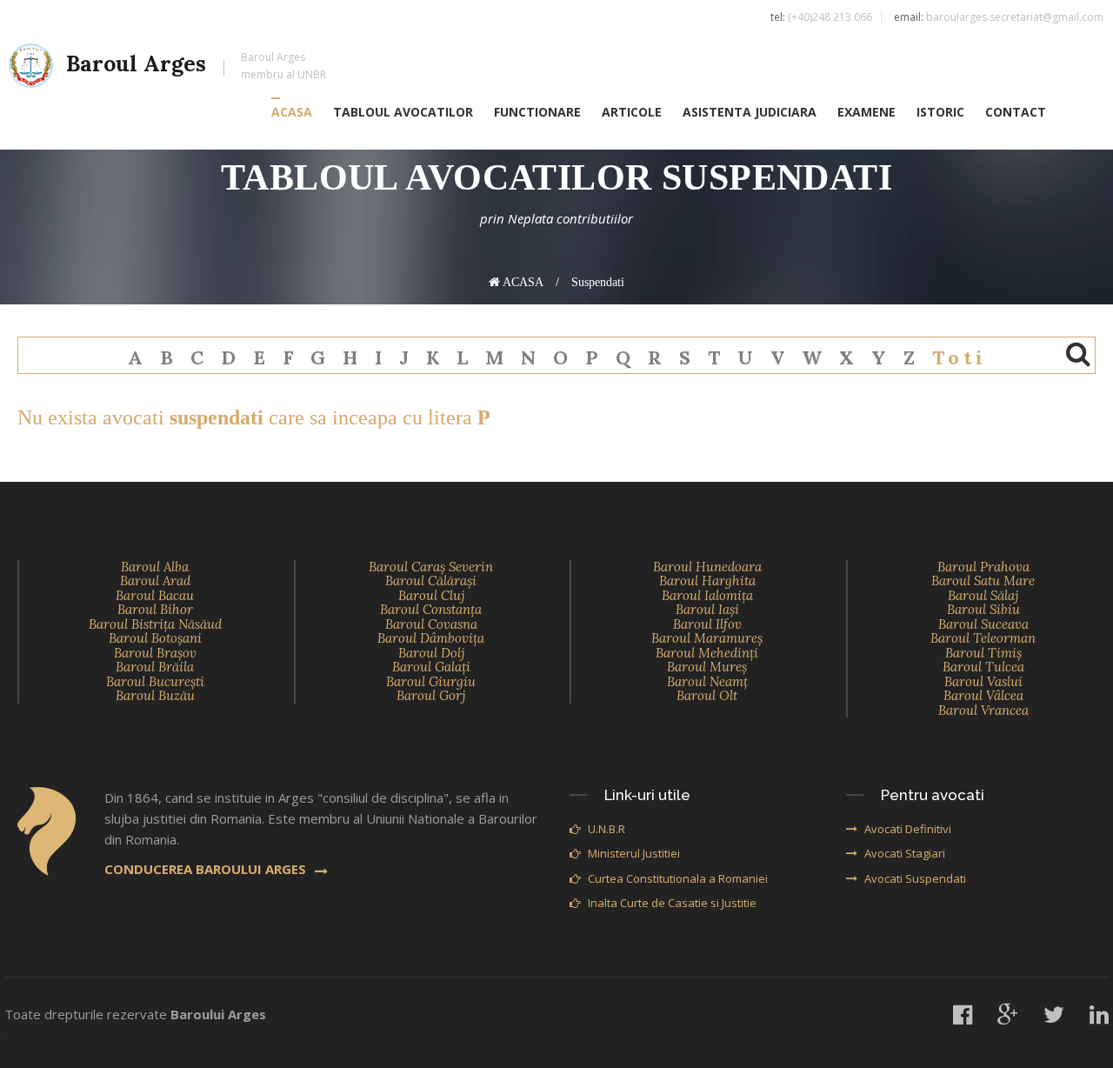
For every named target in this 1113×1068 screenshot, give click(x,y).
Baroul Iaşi (707, 609)
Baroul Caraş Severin (431, 566)
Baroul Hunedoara (707, 566)
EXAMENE (866, 111)
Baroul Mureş (707, 666)
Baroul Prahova (983, 566)
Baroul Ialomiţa (707, 595)
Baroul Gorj (431, 695)
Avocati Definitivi (907, 829)
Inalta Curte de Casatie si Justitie (672, 903)
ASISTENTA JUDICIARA (749, 111)
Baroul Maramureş (707, 638)
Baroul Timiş (983, 652)
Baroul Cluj (431, 595)
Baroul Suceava (983, 624)
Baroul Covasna (431, 624)
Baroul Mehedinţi (707, 652)
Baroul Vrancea (983, 710)
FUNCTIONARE (537, 111)
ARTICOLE (632, 111)
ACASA (291, 111)
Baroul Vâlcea (983, 695)
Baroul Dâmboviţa (430, 638)
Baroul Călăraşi (431, 580)
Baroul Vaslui (983, 681)
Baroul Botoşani (155, 638)
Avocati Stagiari (904, 853)
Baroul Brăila (155, 666)
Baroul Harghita (707, 580)
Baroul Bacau (155, 595)
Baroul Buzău (155, 695)
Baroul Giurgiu (431, 681)
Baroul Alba (155, 566)
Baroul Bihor (155, 609)
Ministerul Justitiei (634, 853)
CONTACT (1015, 111)
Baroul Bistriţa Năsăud (155, 624)
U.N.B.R (606, 829)
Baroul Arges (196, 66)
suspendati (597, 282)
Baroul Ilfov (707, 624)
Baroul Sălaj (983, 595)
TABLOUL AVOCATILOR (403, 111)
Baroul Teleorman (983, 638)
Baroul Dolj (431, 652)
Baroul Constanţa (431, 609)
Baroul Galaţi (431, 666)
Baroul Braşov (155, 652)
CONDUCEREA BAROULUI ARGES (205, 869)
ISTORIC (940, 111)
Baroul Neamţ (707, 681)
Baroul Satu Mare (983, 580)
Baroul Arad (155, 580)
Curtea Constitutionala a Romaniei (678, 878)
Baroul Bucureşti (155, 681)
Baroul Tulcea (983, 666)
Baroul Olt (706, 695)
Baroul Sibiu (983, 609)
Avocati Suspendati (915, 878)
